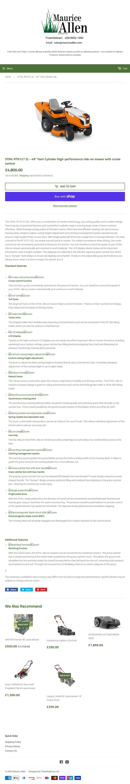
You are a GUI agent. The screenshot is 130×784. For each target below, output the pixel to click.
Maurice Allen (19, 771)
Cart (124, 68)
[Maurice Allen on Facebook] (61, 762)
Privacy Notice (12, 746)
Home (8, 77)
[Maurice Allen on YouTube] (67, 762)
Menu (10, 68)
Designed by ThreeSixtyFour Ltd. (44, 771)
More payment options (65, 205)
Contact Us (11, 750)
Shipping (23, 175)
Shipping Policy (13, 742)
